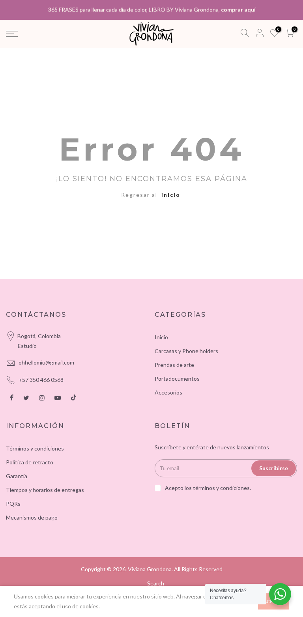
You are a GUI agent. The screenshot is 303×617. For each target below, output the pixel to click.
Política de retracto (29, 462)
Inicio (161, 337)
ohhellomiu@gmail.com (46, 362)
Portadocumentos (177, 378)
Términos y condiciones (35, 448)
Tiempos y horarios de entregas (45, 489)
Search (155, 583)
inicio (170, 194)
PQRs (13, 503)
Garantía (16, 476)
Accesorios (168, 392)
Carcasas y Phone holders (186, 351)
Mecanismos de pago (32, 517)
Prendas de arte (174, 364)
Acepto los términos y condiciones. (208, 487)
